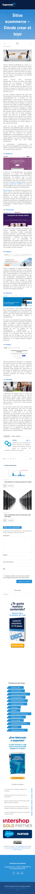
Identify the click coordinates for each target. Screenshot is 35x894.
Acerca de (6, 436)
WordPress (9, 154)
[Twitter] (29, 441)
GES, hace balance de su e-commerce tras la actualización (15, 796)
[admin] (7, 446)
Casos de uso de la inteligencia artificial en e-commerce (15, 790)
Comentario (6, 535)
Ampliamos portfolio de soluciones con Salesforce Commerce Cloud (17, 813)
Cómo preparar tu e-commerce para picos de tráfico (18, 482)
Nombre (5, 555)
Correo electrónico (8, 562)
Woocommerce (7, 190)
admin (14, 440)
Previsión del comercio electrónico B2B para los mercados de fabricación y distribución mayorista (16, 807)
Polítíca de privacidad (17, 888)
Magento (8, 251)
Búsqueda (17, 590)
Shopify (8, 344)
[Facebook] (27, 441)
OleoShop (9, 379)
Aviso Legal (9, 888)
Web (4, 569)
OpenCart (9, 293)
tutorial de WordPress (16, 184)
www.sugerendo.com (21, 846)
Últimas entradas (16, 436)
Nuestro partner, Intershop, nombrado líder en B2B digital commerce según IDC (16, 801)
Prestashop (9, 210)
